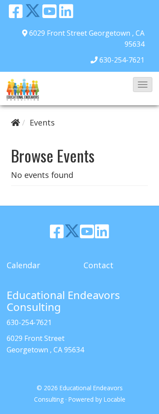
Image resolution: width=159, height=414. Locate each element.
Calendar (23, 265)
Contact (98, 265)
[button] (142, 84)
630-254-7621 (121, 60)
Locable (114, 399)
